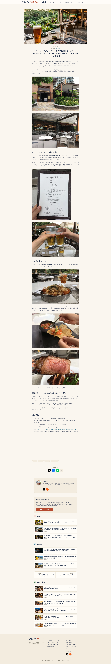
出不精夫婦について (67, 2)
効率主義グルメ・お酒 (34, 7)
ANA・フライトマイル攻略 (52, 642)
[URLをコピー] (61, 470)
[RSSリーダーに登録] (47, 489)
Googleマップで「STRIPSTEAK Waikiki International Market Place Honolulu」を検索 (56, 429)
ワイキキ (41, 460)
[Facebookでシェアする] (53, 470)
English (75, 2)
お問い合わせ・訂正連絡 (71, 646)
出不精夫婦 (58, 48)
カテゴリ (52, 2)
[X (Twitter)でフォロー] (44, 489)
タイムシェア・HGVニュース (53, 640)
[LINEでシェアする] (57, 470)
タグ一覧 (59, 2)
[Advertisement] (55, 448)
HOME (26, 7)
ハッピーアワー (55, 460)
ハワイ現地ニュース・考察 (52, 644)
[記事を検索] (89, 2)
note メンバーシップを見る (44, 509)
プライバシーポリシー (70, 644)
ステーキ (47, 460)
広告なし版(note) (82, 2)
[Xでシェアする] (49, 470)
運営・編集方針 (69, 642)
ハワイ (35, 460)
